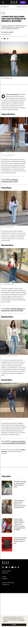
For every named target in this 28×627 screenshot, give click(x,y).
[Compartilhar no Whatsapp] (7, 38)
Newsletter (6, 6)
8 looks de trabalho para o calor (9, 180)
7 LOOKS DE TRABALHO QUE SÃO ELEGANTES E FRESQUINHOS (13, 442)
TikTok (18, 567)
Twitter (6, 567)
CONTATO (4, 576)
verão (4, 169)
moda (3, 13)
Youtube (12, 567)
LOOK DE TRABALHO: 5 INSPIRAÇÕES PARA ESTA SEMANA (13, 309)
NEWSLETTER (5, 573)
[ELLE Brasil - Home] (14, 3)
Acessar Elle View (20, 6)
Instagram (3, 567)
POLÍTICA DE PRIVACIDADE (8, 582)
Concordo (14, 624)
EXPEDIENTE (5, 578)
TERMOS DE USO (5, 584)
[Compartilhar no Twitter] (4, 38)
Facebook (9, 567)
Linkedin (15, 567)
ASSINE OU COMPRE (23, 2)
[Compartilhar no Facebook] (1, 38)
